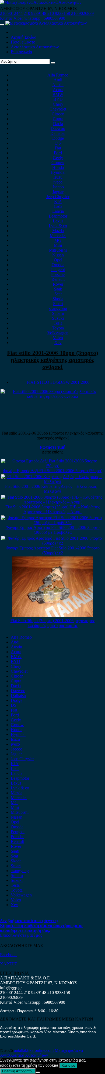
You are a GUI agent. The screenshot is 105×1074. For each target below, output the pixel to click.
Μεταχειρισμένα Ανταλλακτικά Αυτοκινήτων (41, 1053)
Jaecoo (58, 187)
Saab (58, 289)
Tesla (58, 323)
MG (57, 240)
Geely (58, 157)
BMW (57, 94)
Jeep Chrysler (57, 196)
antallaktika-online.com (34, 1050)
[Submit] (53, 63)
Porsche (58, 274)
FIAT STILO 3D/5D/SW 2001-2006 (58, 382)
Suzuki (58, 318)
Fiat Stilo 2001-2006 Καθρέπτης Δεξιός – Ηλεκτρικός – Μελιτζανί (52, 488)
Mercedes (58, 235)
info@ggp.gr (11, 987)
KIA (58, 201)
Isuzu (57, 177)
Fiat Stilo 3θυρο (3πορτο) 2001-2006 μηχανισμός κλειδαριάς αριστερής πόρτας (52, 623)
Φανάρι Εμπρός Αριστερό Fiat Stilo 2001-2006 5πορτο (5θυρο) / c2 (53, 550)
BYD (58, 99)
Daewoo (58, 128)
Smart (58, 303)
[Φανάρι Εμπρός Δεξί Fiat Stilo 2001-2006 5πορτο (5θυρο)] (52, 465)
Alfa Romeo (57, 75)
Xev (58, 342)
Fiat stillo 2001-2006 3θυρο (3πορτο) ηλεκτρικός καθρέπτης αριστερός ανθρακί (52, 359)
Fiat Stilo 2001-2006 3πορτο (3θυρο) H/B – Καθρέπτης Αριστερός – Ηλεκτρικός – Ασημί (52, 509)
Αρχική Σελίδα (23, 37)
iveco (57, 182)
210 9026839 (82, 13)
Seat (58, 294)
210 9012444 (11, 13)
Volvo (58, 337)
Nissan (58, 255)
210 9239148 (35, 13)
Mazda (58, 230)
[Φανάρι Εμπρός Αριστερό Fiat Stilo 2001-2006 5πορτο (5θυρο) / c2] (52, 543)
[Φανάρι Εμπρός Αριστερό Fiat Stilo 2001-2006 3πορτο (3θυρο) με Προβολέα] (52, 522)
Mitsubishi (58, 250)
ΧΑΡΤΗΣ (8, 964)
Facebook (8, 954)
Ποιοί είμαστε (23, 42)
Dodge (58, 138)
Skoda (57, 298)
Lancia (58, 211)
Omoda (58, 264)
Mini (58, 245)
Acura (58, 89)
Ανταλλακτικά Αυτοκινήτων (35, 47)
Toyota (58, 328)
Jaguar (58, 191)
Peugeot (58, 269)
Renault (58, 279)
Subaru (58, 313)
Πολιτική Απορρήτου (17, 1071)
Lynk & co (58, 226)
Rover (58, 284)
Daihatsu (57, 133)
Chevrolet (58, 109)
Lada (58, 206)
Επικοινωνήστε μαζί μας (21, 935)
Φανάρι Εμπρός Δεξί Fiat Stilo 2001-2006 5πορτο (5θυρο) (52, 470)
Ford (58, 153)
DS (58, 143)
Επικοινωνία (21, 51)
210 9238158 (59, 13)
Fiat (58, 148)
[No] (38, 1072)
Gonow (57, 162)
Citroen (58, 114)
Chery (58, 104)
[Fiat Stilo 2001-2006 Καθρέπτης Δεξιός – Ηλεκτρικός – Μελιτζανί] (52, 481)
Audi (58, 80)
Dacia (58, 123)
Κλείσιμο (68, 1065)
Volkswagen (57, 333)
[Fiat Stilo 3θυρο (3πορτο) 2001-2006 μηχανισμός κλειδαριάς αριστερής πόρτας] (52, 615)
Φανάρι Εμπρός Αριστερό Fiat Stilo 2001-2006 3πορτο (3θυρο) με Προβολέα (53, 530)
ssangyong (58, 308)
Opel (58, 260)
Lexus (58, 221)
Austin (58, 84)
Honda (58, 167)
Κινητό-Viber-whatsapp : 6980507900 (32, 18)
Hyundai (58, 172)
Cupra (58, 118)
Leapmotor (58, 216)
